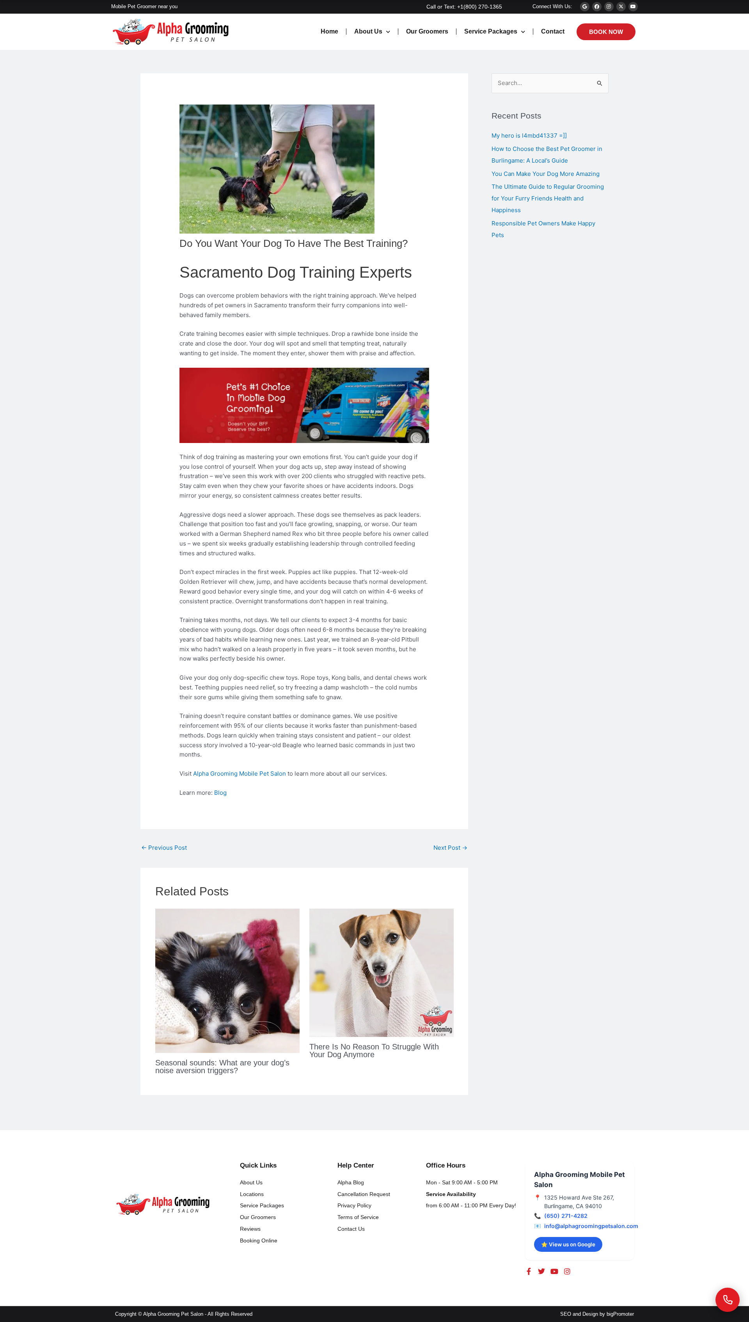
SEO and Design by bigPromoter (597, 1314)
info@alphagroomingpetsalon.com (591, 1226)
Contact (552, 31)
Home (329, 31)
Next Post (450, 847)
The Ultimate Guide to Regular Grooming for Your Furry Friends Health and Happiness (548, 198)
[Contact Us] (727, 1300)
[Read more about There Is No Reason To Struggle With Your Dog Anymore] (381, 972)
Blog (220, 792)
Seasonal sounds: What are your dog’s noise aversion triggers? (222, 1066)
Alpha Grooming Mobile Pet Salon (239, 773)
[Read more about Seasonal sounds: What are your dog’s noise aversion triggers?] (227, 980)
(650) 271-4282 (565, 1215)
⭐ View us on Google (568, 1244)
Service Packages (490, 31)
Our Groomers (427, 31)
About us (368, 31)
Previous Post (164, 847)
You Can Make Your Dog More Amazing (546, 173)
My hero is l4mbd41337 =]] (529, 135)
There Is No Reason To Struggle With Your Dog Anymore (374, 1050)
